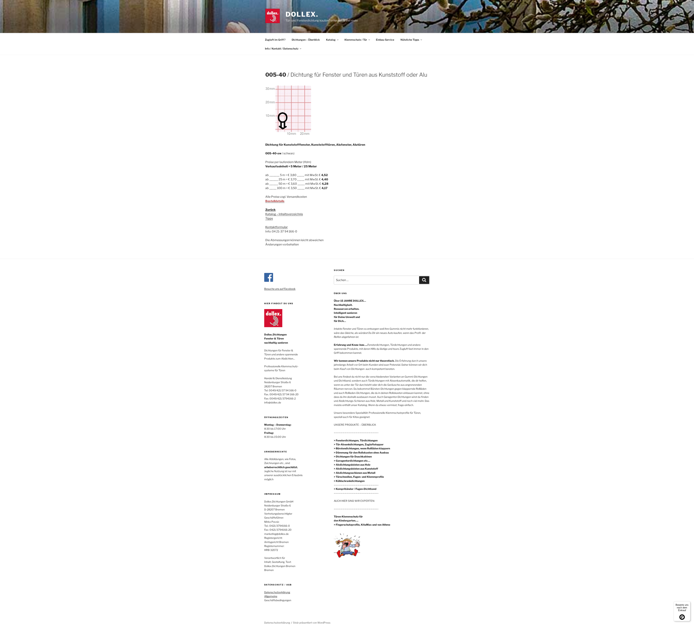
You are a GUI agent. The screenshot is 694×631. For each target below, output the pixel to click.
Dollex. (302, 14)
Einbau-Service (385, 39)
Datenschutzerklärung (277, 592)
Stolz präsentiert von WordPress (311, 622)
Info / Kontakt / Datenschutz (281, 48)
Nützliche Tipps (409, 39)
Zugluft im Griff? (275, 39)
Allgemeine (270, 596)
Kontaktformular (276, 227)
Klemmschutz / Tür (355, 39)
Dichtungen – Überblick (306, 39)
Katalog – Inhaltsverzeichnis (284, 214)
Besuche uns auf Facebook (279, 288)
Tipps (269, 218)
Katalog (331, 39)
